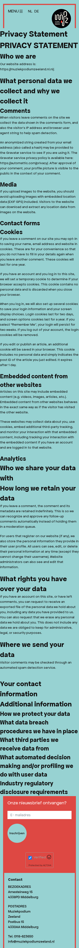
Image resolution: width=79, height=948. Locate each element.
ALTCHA (47, 865)
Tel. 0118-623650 (20, 936)
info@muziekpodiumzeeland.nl (31, 941)
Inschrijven (17, 833)
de (36, 11)
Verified (40, 857)
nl (30, 11)
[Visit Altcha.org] (49, 858)
